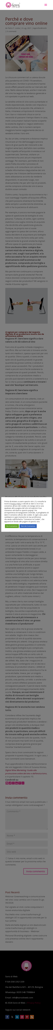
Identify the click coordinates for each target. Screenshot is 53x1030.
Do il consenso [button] (11, 526)
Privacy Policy (15, 503)
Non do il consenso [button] (28, 526)
